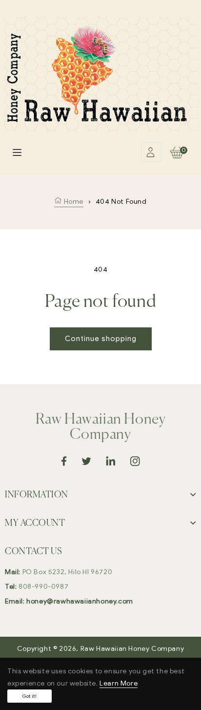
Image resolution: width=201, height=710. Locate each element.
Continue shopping (101, 338)
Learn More (119, 683)
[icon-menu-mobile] (17, 152)
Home (72, 201)
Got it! (29, 696)
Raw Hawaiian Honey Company (132, 649)
